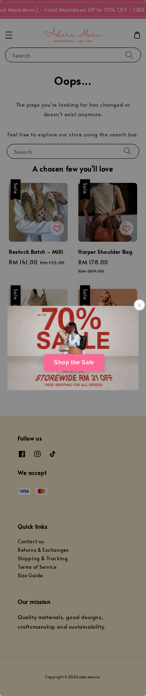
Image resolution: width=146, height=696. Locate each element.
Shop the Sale (74, 362)
